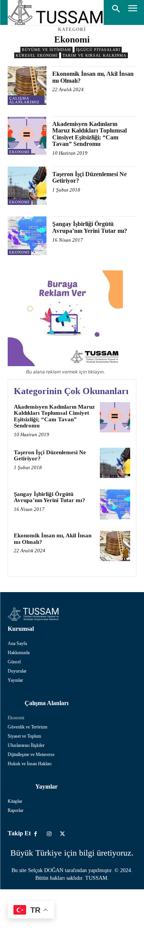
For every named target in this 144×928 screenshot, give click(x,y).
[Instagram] (49, 834)
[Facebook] (35, 834)
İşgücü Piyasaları (98, 49)
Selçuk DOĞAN (45, 870)
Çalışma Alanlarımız (24, 100)
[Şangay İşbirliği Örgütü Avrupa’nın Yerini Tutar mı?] (27, 235)
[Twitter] (62, 834)
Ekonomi (19, 152)
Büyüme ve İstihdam (46, 49)
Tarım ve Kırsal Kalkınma (94, 55)
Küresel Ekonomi (37, 55)
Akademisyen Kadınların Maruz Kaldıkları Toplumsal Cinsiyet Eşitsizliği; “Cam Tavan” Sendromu (89, 134)
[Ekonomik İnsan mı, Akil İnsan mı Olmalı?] (27, 85)
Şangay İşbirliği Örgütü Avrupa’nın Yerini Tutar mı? (89, 227)
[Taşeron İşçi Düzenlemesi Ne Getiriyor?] (27, 186)
